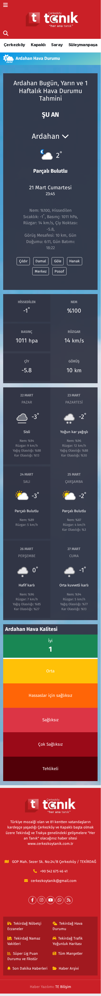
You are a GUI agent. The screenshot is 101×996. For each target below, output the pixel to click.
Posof (59, 271)
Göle (57, 261)
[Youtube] (50, 900)
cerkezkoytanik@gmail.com (54, 881)
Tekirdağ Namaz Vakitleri (24, 941)
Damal (40, 261)
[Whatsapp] (60, 900)
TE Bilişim (63, 987)
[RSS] (69, 900)
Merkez (41, 271)
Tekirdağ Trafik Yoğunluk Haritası (68, 941)
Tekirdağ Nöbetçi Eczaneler (24, 926)
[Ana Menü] (5, 5)
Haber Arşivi (69, 968)
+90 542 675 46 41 (53, 871)
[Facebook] (32, 900)
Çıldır (23, 261)
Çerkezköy (14, 45)
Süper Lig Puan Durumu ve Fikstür (22, 956)
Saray (57, 45)
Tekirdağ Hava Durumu (68, 926)
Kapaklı (38, 45)
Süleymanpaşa (83, 45)
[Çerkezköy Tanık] (52, 19)
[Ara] (5, 34)
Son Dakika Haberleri (29, 968)
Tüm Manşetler (70, 953)
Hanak (74, 261)
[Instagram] (41, 900)
